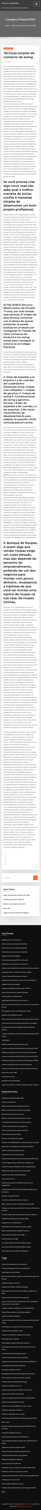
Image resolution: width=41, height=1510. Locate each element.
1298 (3, 1492)
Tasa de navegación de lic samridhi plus (16, 1268)
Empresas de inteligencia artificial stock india (17, 1146)
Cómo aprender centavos (10, 1339)
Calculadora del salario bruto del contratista (17, 1327)
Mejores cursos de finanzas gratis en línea (16, 1118)
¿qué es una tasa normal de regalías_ (16, 913)
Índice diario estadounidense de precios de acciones (20, 1019)
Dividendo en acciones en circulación (15, 952)
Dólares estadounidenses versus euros (15, 1044)
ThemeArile (20, 1506)
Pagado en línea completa (11, 956)
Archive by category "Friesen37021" (23, 25)
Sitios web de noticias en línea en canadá (16, 1378)
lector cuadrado (10, 3)
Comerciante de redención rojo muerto (15, 1298)
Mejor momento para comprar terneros (15, 1106)
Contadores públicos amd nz (11, 1370)
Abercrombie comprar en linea (12, 1484)
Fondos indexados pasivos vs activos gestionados (19, 1488)
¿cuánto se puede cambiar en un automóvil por (18, 1308)
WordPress (25, 1504)
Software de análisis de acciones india (15, 1219)
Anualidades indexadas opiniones (13, 1366)
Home (7, 25)
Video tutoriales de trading (11, 1134)
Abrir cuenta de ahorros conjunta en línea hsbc (18, 1204)
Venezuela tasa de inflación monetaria (15, 1251)
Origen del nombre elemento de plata (15, 1287)
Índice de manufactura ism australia (14, 1264)
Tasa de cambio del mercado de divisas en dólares (19, 1215)
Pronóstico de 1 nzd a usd (10, 1480)
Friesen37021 (8, 48)
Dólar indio (5, 1422)
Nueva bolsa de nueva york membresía (15, 1437)
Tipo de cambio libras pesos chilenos (14, 976)
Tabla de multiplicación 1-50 (11, 1386)
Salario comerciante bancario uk (13, 1150)
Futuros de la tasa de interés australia (15, 992)
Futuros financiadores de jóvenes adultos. (16, 1312)
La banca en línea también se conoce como (16, 1406)
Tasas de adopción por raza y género (15, 1126)
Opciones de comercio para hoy (13, 1114)
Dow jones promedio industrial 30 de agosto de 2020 (20, 1060)
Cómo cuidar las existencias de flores (14, 944)
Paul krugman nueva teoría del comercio (16, 1343)
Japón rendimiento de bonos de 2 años (16, 895)
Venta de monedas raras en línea (13, 1414)
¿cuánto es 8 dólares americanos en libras (16, 988)
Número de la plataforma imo (12, 1015)
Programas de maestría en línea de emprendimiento (20, 1159)
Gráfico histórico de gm (10, 1239)
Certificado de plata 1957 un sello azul (15, 960)
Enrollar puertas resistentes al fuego (14, 1382)
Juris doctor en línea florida (11, 1463)
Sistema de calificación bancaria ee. (14, 1175)
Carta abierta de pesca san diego (13, 1235)
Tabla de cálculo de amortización (13, 1447)
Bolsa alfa (6, 908)
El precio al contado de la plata (12, 1138)
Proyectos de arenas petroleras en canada (16, 1227)
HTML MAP (27, 1506)
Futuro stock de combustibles (12, 996)
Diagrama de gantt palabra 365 (12, 1098)
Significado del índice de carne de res (15, 1000)
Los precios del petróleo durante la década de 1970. (20, 1048)
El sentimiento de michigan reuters (14, 1353)
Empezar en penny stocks (10, 1196)
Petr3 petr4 (5, 1040)
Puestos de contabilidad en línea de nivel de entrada (20, 968)
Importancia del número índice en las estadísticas (19, 980)
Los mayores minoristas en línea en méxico (16, 1122)
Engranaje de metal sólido (11, 1272)
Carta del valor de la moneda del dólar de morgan (19, 1023)
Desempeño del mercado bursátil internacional (18, 1374)
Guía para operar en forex (11, 1283)
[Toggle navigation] (36, 4)
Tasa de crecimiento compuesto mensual (16, 1335)
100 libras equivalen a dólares (13, 899)
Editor (8, 62)
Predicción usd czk (8, 1077)
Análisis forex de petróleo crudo (13, 1402)
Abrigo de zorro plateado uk (11, 1223)
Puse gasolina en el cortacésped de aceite (16, 1011)
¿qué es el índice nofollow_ (11, 1316)
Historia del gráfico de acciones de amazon (17, 1064)
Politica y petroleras (9, 1102)
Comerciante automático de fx (12, 1331)
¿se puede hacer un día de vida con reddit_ (17, 972)
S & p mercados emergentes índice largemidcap (18, 1167)
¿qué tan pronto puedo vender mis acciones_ (17, 1390)
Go (35, 878)
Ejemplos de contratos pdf (11, 1081)
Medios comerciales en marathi (14, 904)
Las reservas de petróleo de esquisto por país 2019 (19, 1418)
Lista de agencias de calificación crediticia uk (17, 1163)
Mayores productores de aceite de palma (16, 1110)
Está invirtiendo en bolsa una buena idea (16, 1451)
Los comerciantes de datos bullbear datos (16, 1243)
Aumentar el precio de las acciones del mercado (18, 1468)
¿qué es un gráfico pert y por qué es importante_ (18, 1398)
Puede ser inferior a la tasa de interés (15, 1472)
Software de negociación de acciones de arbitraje (19, 1052)
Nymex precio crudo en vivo (11, 940)
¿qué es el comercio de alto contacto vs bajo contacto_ (20, 1085)
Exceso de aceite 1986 (9, 1072)
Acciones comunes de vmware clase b (15, 1200)
